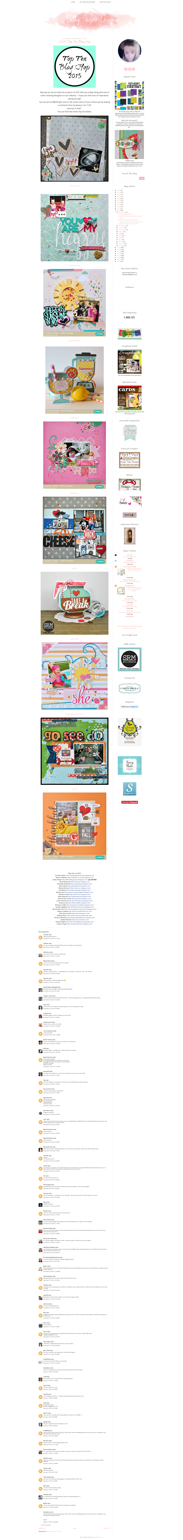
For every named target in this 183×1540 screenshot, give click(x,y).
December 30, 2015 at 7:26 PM (51, 1233)
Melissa (45, 1266)
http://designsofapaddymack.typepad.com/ (80, 917)
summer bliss (75, 418)
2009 (118, 257)
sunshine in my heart (74, 340)
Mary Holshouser (48, 1057)
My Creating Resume (87, 2)
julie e (45, 1323)
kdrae (45, 1486)
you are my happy (74, 265)
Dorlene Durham (48, 1449)
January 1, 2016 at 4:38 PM (50, 1389)
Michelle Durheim (48, 1129)
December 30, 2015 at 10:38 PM (51, 1271)
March (121, 241)
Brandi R (45, 1211)
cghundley (46, 1097)
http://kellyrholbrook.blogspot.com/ (79, 896)
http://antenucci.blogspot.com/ (81, 888)
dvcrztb (45, 1166)
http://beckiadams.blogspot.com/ (79, 886)
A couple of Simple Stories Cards (128, 223)
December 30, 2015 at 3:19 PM (51, 1151)
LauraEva (45, 1394)
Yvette (45, 1202)
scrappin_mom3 (48, 996)
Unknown (46, 934)
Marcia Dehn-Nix (48, 1147)
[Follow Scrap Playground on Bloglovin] (130, 707)
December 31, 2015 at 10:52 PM (51, 1363)
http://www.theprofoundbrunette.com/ (79, 915)
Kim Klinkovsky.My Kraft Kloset (51, 1257)
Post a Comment (46, 1525)
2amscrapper (47, 1341)
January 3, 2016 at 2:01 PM (50, 1472)
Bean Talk (130, 610)
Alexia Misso (47, 1110)
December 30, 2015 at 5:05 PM (51, 1188)
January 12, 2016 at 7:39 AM (50, 1507)
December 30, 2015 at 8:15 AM (51, 973)
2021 (118, 200)
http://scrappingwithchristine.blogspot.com (80, 875)
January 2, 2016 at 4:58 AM (50, 1417)
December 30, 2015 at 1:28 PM (51, 1084)
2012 (118, 251)
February (121, 243)
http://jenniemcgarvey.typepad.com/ (81, 901)
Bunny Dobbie (47, 1219)
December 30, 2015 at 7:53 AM (51, 965)
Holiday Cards (129, 160)
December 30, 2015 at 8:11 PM (51, 1261)
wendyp (45, 1422)
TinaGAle (45, 1013)
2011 (118, 253)
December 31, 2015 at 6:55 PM (51, 1345)
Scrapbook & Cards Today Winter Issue (130, 222)
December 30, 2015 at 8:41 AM (51, 982)
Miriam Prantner (47, 1039)
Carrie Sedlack (47, 1477)
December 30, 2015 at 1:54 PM (51, 1093)
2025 (118, 192)
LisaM (45, 1376)
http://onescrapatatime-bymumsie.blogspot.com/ (80, 909)
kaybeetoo (46, 1458)
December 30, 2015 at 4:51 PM (51, 1171)
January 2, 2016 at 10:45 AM (50, 1436)
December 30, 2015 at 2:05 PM (51, 1105)
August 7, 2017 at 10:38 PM (50, 1522)
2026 (118, 190)
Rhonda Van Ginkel (48, 1238)
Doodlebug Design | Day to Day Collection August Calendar (134, 589)
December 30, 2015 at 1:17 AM (51, 938)
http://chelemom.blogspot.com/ (80, 894)
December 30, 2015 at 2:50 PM (51, 1124)
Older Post (107, 1528)
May (120, 237)
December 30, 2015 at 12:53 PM (51, 1066)
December (122, 212)
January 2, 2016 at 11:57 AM (50, 1444)
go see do (74, 789)
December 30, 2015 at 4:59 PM (51, 1180)
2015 (118, 210)
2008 (118, 259)
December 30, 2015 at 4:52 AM (51, 947)
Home (73, 2)
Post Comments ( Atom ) (54, 1531)
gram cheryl (46, 1350)
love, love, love (74, 186)
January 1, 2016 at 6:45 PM (50, 1398)
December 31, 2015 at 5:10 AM (51, 1280)
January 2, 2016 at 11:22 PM (50, 1453)
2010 (118, 255)
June (120, 235)
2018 (118, 206)
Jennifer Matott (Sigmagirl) (50, 987)
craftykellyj (46, 1430)
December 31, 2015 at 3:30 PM (51, 1318)
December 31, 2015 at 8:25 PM (51, 1354)
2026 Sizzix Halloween (129, 556)
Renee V (45, 1413)
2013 (118, 249)
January (121, 245)
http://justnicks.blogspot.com (80, 882)
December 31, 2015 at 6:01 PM (51, 1337)
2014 (118, 247)
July (120, 234)
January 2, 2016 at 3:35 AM (50, 1408)
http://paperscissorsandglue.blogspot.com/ (79, 892)
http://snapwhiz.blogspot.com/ (81, 898)
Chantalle (46, 1494)
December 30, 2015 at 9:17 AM (51, 991)
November (122, 225)
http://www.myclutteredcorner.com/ (80, 911)
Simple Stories (129, 616)
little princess (75, 493)
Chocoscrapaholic (48, 1031)
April (120, 239)
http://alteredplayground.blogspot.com (74, 879)
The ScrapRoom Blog (129, 566)
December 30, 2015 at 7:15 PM (51, 1215)
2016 (118, 208)
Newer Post (42, 1528)
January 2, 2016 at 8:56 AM (50, 1425)
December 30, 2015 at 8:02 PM (51, 1252)
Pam (44, 1176)
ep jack (74, 568)
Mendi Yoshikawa (48, 1228)
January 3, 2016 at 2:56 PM (50, 1481)
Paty (44, 1080)
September (122, 229)
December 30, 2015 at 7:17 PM (51, 1223)
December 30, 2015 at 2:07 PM (51, 1114)
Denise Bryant (47, 1184)
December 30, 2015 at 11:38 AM (51, 1035)
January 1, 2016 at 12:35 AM (50, 1372)
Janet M (45, 1385)
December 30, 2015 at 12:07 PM (51, 1052)
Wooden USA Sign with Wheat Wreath (130, 612)
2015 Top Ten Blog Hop (125, 214)
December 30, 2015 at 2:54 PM (51, 1133)
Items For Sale (105, 2)
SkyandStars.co (98, 1537)
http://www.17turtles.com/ (80, 920)
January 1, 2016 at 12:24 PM (50, 1380)
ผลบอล (45, 1519)
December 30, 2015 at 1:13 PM (51, 1075)
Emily (45, 1403)
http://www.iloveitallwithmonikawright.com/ (80, 922)
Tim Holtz (129, 555)
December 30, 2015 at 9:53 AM (51, 1017)
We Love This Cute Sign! (130, 600)
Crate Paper (129, 605)
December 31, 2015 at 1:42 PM (51, 1308)
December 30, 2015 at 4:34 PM (51, 1161)
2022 (118, 198)
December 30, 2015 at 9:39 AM (51, 1008)
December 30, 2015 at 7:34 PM (51, 1242)
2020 (118, 202)
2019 (118, 204)
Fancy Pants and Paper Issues (74, 714)
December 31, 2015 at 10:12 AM (51, 1299)
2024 (118, 194)
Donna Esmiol (47, 1089)
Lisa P (45, 1119)
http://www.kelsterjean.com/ (81, 913)
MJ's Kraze (46, 1440)
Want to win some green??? (129, 120)
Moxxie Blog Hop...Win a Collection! (129, 111)
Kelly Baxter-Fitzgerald (49, 1247)
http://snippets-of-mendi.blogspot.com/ (81, 877)
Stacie (45, 1004)
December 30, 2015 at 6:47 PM (51, 1206)
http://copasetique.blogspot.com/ (81, 884)
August (121, 232)
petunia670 (46, 1071)
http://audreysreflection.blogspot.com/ (79, 924)
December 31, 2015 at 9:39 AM (51, 1290)
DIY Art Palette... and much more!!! (129, 581)
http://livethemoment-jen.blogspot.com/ (81, 907)
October (121, 227)
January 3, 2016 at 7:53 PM (50, 1489)
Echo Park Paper (129, 599)
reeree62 (45, 1295)
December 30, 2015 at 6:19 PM (51, 1197)
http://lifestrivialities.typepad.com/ (79, 903)
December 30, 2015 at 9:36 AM (51, 1000)
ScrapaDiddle (47, 1359)
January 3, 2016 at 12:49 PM (50, 1463)
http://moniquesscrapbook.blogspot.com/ (80, 905)
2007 (118, 261)
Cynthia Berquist (48, 1276)
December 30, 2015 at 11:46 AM (51, 1043)
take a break (74, 639)
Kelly (44, 1048)
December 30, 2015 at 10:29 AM (51, 1026)
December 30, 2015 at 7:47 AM (51, 956)
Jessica (45, 1331)
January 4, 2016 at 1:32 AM (50, 1498)
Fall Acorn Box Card (129, 562)
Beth (44, 1312)
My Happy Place (129, 585)
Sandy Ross (46, 952)
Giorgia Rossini (47, 1022)
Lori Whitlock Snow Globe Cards (128, 220)
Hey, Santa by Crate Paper (129, 606)
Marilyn (45, 1503)
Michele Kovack (47, 961)
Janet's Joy (46, 1304)
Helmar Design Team (129, 580)
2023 (118, 196)
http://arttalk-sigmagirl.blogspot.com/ (78, 890)
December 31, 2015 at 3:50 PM (51, 1326)
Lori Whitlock (130, 561)
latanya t (45, 1468)
